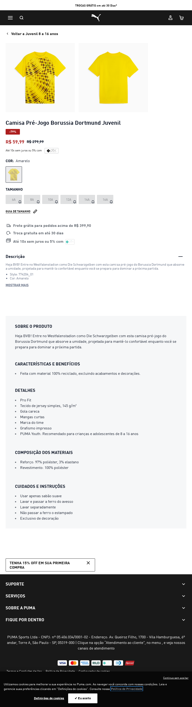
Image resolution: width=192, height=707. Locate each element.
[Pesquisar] (21, 17)
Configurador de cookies (94, 671)
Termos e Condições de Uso (24, 671)
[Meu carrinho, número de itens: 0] (181, 17)
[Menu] (10, 17)
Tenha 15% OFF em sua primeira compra (40, 565)
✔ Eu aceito (83, 698)
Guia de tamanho (18, 211)
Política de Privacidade (60, 671)
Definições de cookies (49, 698)
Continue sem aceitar (175, 677)
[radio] (14, 174)
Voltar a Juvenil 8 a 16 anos (34, 33)
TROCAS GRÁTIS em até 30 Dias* (96, 5)
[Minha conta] (170, 17)
